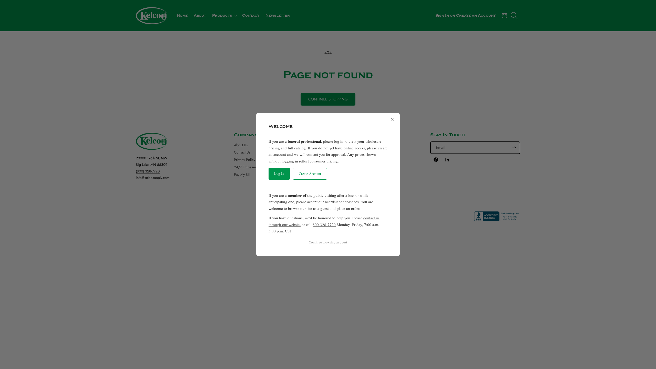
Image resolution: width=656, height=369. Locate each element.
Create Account (310, 173)
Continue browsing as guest (328, 242)
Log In (279, 173)
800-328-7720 (324, 224)
